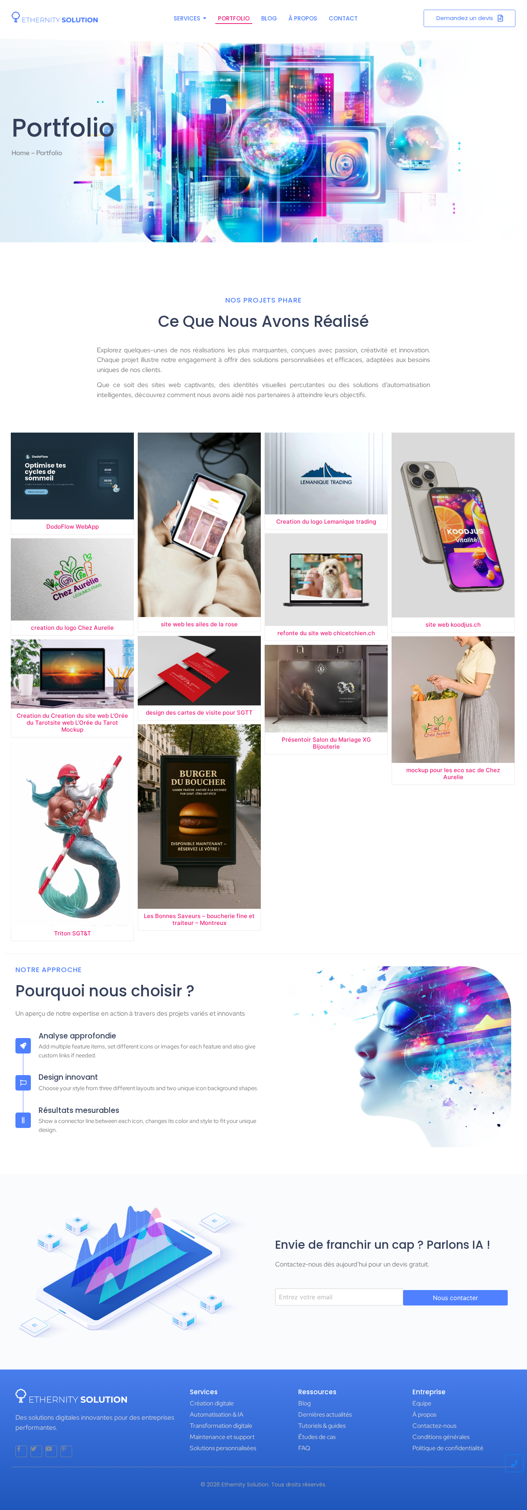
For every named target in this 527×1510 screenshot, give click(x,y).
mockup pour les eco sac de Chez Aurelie (453, 774)
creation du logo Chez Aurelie (72, 627)
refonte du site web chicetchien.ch (326, 633)
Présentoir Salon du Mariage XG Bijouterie (326, 743)
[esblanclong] (71, 1396)
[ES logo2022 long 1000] (55, 17)
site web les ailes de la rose (199, 624)
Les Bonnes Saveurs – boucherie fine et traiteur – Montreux (199, 920)
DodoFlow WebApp (72, 526)
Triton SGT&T (72, 933)
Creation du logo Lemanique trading (326, 521)
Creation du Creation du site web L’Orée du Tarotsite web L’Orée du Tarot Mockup (72, 722)
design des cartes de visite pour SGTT (199, 712)
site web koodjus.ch (453, 624)
